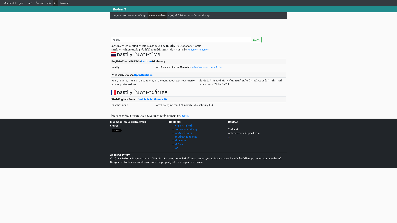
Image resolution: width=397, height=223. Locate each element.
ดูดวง (21, 3)
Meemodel (10, 3)
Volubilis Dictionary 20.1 (153, 99)
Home (117, 15)
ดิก (55, 3)
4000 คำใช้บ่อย (177, 15)
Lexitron (146, 61)
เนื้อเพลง (39, 3)
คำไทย (179, 144)
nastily (185, 115)
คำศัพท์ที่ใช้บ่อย (183, 133)
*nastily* (193, 49)
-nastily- (204, 49)
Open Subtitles (143, 75)
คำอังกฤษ (180, 140)
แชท (49, 3)
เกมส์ (29, 3)
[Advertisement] (198, 27)
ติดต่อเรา (64, 3)
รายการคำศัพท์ (157, 15)
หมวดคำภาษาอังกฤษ (135, 15)
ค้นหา (256, 39)
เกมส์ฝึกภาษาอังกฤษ (199, 15)
